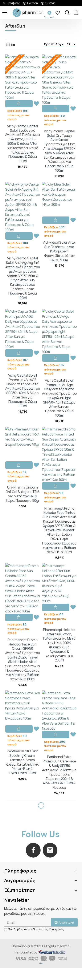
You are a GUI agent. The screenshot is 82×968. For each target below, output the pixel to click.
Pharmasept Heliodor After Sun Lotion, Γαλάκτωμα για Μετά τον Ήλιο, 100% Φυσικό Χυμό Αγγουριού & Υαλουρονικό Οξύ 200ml (59, 645)
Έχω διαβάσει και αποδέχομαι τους (36, 929)
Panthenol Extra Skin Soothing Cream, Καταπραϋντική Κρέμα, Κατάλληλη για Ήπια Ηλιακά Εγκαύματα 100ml (22, 762)
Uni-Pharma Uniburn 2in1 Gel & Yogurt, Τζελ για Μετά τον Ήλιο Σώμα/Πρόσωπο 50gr (22, 494)
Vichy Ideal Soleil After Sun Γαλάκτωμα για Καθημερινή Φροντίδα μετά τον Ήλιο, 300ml (59, 251)
